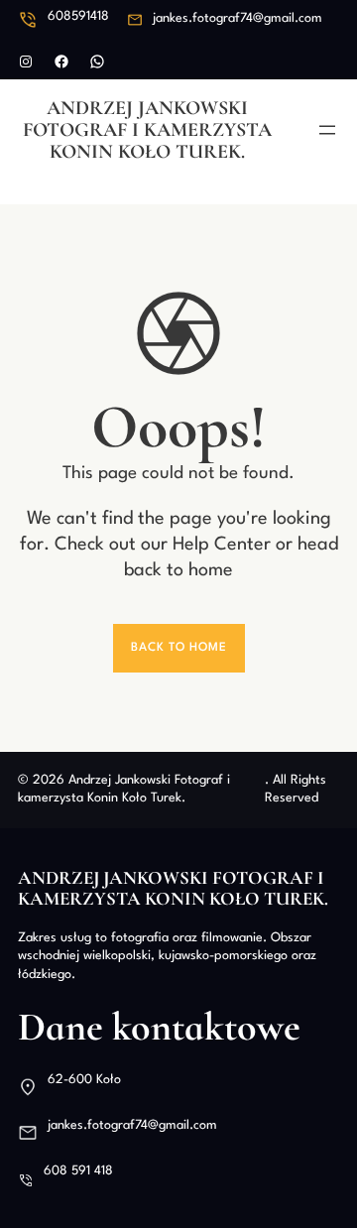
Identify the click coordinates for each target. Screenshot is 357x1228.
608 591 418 (78, 1171)
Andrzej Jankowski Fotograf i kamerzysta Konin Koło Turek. (147, 129)
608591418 (78, 16)
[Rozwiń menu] (327, 130)
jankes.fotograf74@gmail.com (237, 18)
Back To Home (179, 648)
